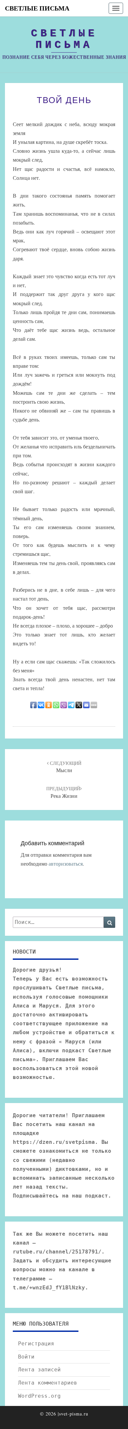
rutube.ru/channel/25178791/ (57, 1252)
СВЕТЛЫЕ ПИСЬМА (37, 8)
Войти (26, 1357)
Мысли (65, 767)
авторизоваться (66, 863)
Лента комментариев (47, 1383)
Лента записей (39, 1369)
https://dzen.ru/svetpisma (54, 1142)
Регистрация (36, 1343)
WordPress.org (39, 1396)
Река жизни (63, 792)
